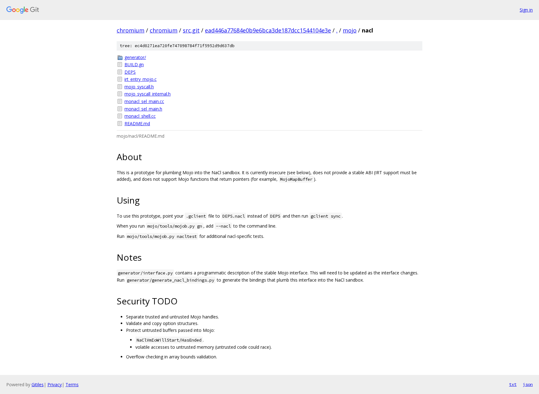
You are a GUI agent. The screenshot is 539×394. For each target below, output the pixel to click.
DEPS (130, 72)
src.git (191, 30)
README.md (137, 123)
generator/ (135, 57)
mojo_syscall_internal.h (147, 94)
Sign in (526, 10)
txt (513, 384)
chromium (130, 30)
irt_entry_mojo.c (140, 79)
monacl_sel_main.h (143, 109)
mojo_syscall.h (139, 87)
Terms (72, 384)
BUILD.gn (134, 64)
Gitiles (38, 384)
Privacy (54, 384)
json (528, 384)
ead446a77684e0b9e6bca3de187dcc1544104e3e (268, 30)
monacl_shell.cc (140, 116)
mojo (350, 30)
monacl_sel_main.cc (144, 101)
